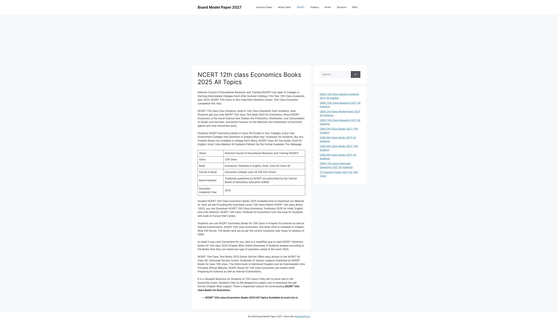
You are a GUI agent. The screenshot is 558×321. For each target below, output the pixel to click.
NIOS (354, 7)
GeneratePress (302, 316)
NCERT (300, 7)
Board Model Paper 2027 (220, 7)
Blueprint (341, 7)
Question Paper (264, 7)
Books (328, 7)
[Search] (355, 74)
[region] (279, 38)
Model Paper (284, 7)
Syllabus (314, 7)
